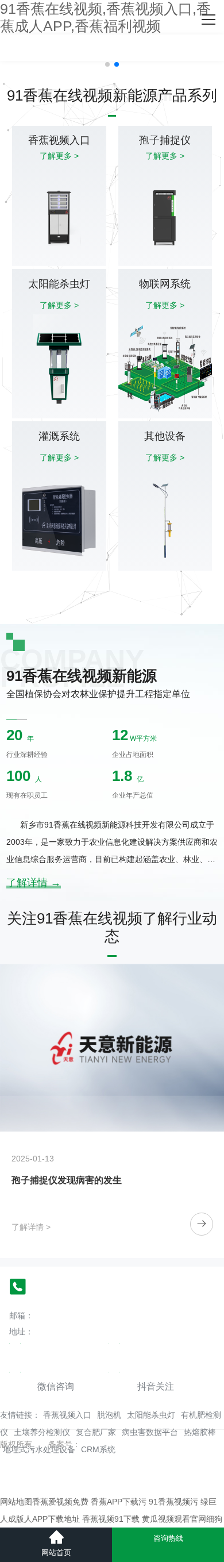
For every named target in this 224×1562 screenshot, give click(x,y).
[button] (107, 64)
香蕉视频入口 (67, 1414)
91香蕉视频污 (173, 1501)
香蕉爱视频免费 (60, 1501)
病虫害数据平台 (150, 1432)
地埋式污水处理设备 (39, 1449)
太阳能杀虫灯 (151, 1414)
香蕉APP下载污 (118, 1501)
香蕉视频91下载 (111, 1518)
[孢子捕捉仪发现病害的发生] (112, 1048)
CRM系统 (98, 1449)
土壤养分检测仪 (42, 1432)
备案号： (64, 1444)
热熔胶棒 (200, 1432)
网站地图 (16, 1501)
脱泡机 (109, 1414)
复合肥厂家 (96, 1432)
